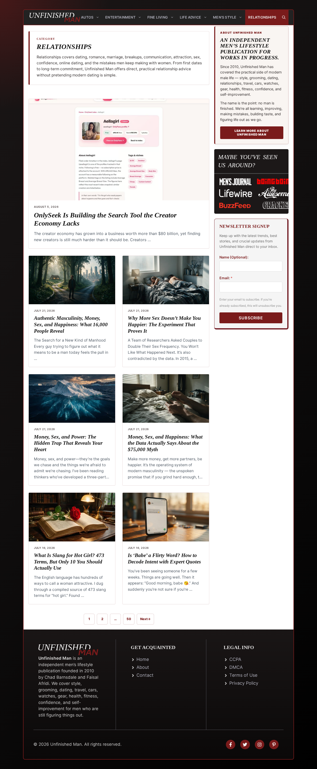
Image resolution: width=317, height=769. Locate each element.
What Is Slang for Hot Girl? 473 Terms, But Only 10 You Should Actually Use (69, 561)
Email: (226, 278)
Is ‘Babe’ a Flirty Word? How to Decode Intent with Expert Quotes (164, 558)
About (142, 667)
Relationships (262, 17)
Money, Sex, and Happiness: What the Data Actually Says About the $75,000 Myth (165, 443)
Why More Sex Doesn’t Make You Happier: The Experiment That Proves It (164, 324)
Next (145, 619)
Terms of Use (243, 675)
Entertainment (120, 17)
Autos (87, 17)
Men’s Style (224, 17)
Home (142, 659)
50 (130, 619)
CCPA (235, 659)
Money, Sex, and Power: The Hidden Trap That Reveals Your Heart (68, 443)
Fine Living (157, 17)
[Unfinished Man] (50, 17)
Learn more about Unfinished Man (252, 132)
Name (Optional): (233, 257)
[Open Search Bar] (284, 17)
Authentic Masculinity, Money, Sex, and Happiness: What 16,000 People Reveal (71, 324)
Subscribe (251, 317)
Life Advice (190, 17)
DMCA (236, 667)
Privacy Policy (243, 683)
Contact (145, 675)
